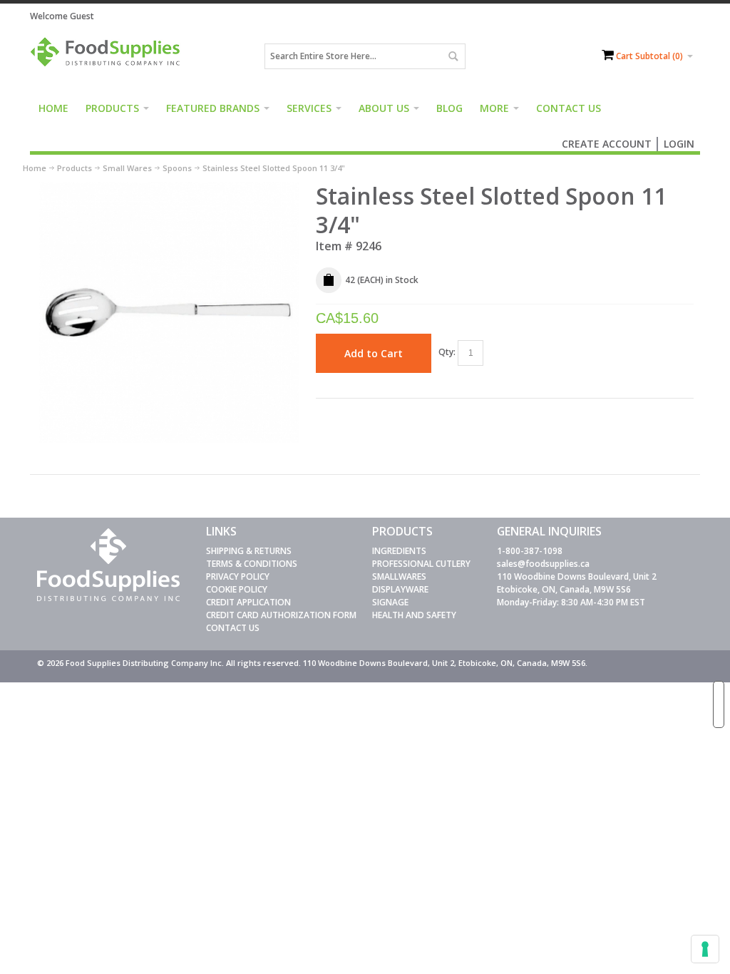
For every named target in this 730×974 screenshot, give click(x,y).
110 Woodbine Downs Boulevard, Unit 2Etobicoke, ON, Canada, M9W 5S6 (577, 582)
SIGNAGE (390, 602)
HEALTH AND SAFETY (414, 615)
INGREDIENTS (399, 551)
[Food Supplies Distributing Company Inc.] (108, 56)
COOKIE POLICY (236, 589)
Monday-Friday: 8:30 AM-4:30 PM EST (571, 602)
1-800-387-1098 (529, 551)
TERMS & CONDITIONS (251, 564)
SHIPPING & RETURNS (249, 551)
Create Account (607, 143)
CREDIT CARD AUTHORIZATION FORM (281, 615)
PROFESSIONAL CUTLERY (421, 564)
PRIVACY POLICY (237, 576)
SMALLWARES (399, 576)
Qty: (447, 352)
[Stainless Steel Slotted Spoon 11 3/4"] (169, 188)
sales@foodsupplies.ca (543, 564)
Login (679, 143)
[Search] (453, 56)
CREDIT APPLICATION (248, 602)
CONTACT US (232, 628)
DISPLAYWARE (400, 589)
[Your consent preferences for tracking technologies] (705, 949)
